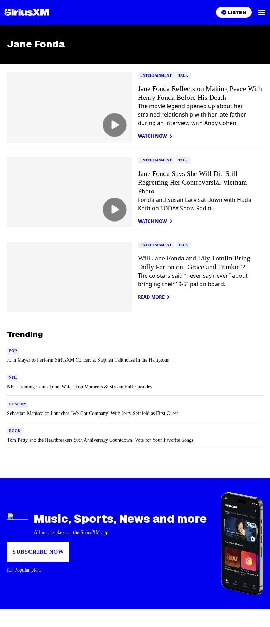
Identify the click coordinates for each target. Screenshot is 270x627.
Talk (183, 75)
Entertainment (156, 75)
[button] (261, 12)
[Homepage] (26, 12)
